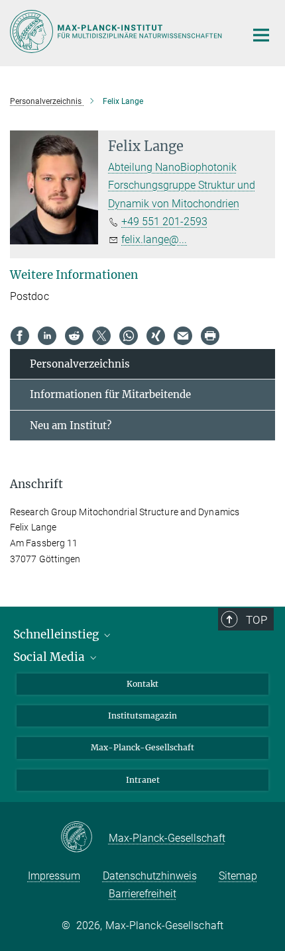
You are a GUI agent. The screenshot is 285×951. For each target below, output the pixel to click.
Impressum (54, 876)
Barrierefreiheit (142, 893)
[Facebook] (20, 336)
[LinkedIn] (47, 336)
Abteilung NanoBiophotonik (172, 167)
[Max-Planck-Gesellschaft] (84, 838)
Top (256, 619)
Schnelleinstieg (57, 634)
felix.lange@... (154, 239)
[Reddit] (74, 336)
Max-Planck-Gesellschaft (142, 747)
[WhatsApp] (129, 336)
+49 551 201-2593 (164, 221)
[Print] (210, 336)
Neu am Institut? (70, 425)
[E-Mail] (183, 336)
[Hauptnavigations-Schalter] (261, 35)
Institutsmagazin (142, 716)
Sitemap (238, 876)
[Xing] (156, 336)
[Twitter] (101, 336)
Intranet (143, 780)
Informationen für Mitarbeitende (110, 394)
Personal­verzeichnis (80, 364)
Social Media (50, 657)
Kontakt (142, 684)
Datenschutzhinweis (150, 876)
